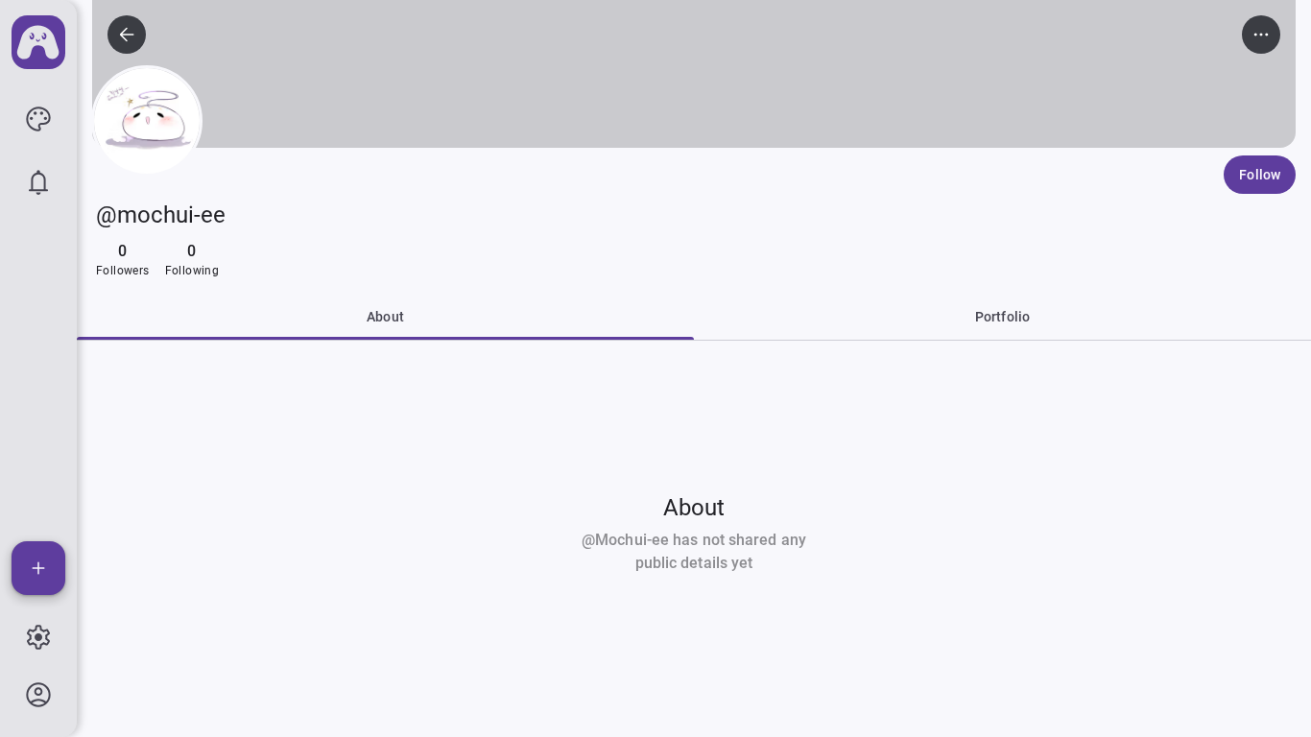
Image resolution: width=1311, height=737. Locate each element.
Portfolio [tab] (1002, 316)
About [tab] (385, 316)
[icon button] (38, 119)
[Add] (38, 568)
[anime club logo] (38, 42)
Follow (1259, 174)
